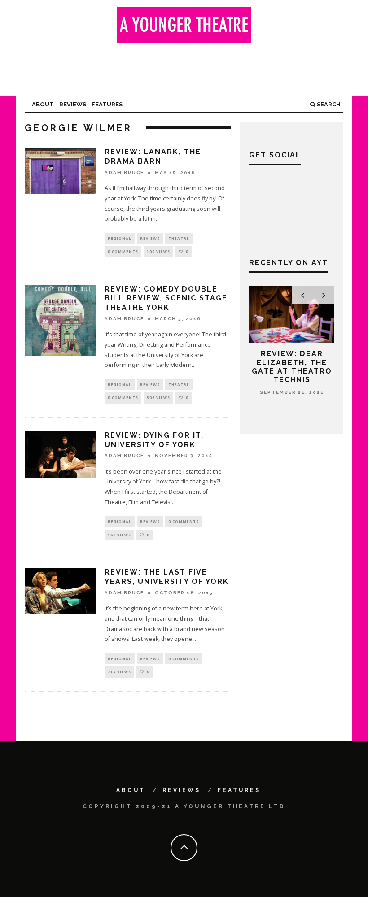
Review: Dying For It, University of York (154, 440)
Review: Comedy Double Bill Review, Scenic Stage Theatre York (166, 298)
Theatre (178, 238)
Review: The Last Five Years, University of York (167, 577)
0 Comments (123, 251)
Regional (119, 238)
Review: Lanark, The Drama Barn (153, 156)
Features (107, 104)
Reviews (72, 104)
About (43, 104)
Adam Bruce (124, 172)
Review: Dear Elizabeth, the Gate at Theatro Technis (292, 366)
